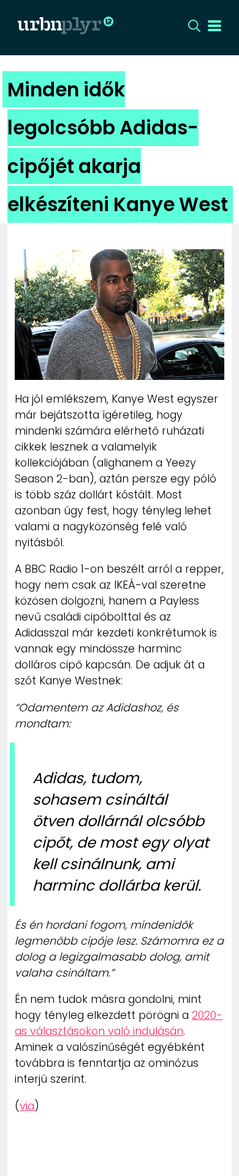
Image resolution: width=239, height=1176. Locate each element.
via (27, 1106)
